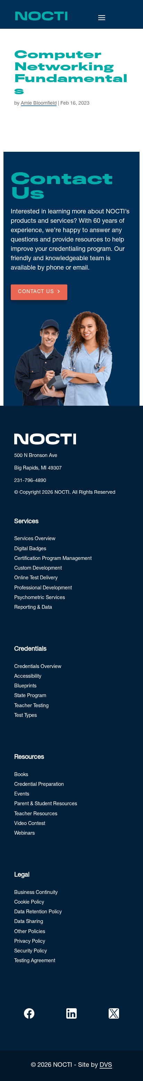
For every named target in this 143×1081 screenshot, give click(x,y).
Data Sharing (28, 922)
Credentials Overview (37, 667)
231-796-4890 (30, 480)
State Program (30, 696)
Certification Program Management (53, 558)
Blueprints (25, 686)
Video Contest (29, 823)
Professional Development (43, 588)
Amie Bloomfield (39, 103)
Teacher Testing (31, 706)
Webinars (24, 833)
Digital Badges (30, 549)
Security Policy (30, 951)
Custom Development (38, 568)
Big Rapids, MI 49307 (38, 468)
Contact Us (36, 292)
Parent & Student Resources (45, 804)
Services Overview (35, 539)
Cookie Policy (29, 902)
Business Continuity (36, 892)
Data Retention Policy (38, 912)
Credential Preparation (39, 784)
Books (21, 775)
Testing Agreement (34, 961)
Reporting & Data (33, 607)
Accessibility (27, 676)
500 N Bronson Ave (35, 456)
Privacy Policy (29, 941)
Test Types (25, 715)
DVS (106, 1065)
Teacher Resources (35, 814)
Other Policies (29, 932)
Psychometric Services (39, 598)
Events (21, 794)
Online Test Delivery (36, 578)
